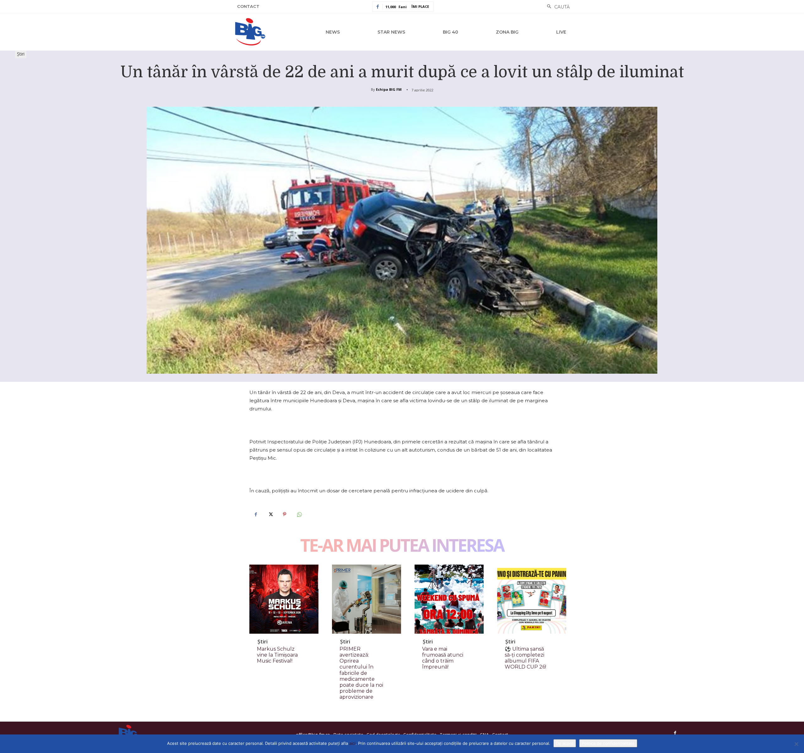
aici (352, 743)
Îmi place (420, 6)
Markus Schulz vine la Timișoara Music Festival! (277, 655)
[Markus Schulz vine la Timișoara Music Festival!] (283, 599)
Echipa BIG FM (389, 89)
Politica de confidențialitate (608, 743)
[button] (557, 7)
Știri (20, 54)
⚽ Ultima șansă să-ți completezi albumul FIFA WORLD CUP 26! (525, 658)
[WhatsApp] (299, 514)
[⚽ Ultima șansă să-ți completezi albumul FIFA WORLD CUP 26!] (531, 599)
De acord (564, 743)
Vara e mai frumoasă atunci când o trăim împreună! (442, 658)
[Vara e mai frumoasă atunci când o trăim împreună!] (449, 599)
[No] (796, 744)
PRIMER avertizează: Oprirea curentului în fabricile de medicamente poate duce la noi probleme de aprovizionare (361, 673)
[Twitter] (270, 514)
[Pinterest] (284, 514)
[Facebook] (255, 514)
